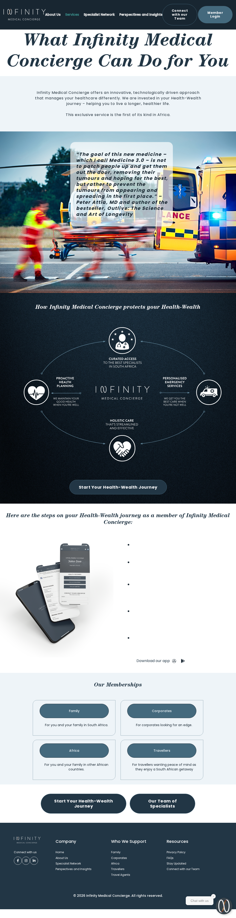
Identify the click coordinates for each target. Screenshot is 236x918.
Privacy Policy (176, 852)
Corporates (162, 711)
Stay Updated (176, 863)
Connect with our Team (183, 869)
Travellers (161, 750)
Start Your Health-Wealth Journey (118, 487)
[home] (24, 14)
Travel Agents (120, 875)
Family (74, 711)
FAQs (170, 858)
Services (72, 14)
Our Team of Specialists (162, 803)
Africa (74, 750)
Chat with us (200, 901)
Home (60, 852)
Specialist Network (99, 14)
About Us (53, 14)
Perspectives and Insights (140, 14)
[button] (72, 14)
